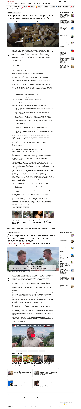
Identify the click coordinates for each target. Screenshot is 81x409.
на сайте (30, 102)
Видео (60, 1)
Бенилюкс (66, 6)
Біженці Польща (33, 351)
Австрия (53, 6)
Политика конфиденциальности (66, 402)
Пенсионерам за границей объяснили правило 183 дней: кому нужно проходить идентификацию (65, 22)
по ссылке (24, 172)
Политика (17, 3)
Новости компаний (41, 397)
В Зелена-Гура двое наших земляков (18, 243)
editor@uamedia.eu (12, 398)
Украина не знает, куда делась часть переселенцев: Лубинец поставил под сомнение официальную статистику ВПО (47, 383)
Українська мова (69, 404)
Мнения (56, 1)
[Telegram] (8, 53)
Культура (39, 3)
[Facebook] (8, 50)
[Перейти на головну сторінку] (14, 1)
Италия (46, 6)
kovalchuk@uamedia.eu (29, 398)
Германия (32, 6)
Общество (23, 3)
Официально (10, 3)
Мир (34, 3)
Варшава (26, 207)
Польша (25, 6)
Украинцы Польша (22, 351)
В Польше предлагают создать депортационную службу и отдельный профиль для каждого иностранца (65, 44)
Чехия (59, 6)
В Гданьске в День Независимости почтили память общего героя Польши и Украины (65, 37)
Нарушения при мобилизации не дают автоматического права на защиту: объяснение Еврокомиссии (65, 60)
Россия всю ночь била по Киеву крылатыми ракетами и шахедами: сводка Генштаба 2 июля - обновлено (48, 372)
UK (72, 1)
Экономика (29, 3)
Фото (65, 1)
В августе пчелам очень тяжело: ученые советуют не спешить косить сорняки (65, 16)
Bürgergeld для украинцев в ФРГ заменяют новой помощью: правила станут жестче (22, 372)
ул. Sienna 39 (42, 174)
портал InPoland (27, 285)
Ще (49, 3)
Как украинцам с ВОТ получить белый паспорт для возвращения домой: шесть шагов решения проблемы (65, 29)
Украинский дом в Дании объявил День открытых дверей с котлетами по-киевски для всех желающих (22, 383)
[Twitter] (8, 55)
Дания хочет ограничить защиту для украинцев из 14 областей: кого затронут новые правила (65, 52)
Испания (39, 6)
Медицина (44, 3)
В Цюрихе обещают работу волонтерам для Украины (64, 66)
